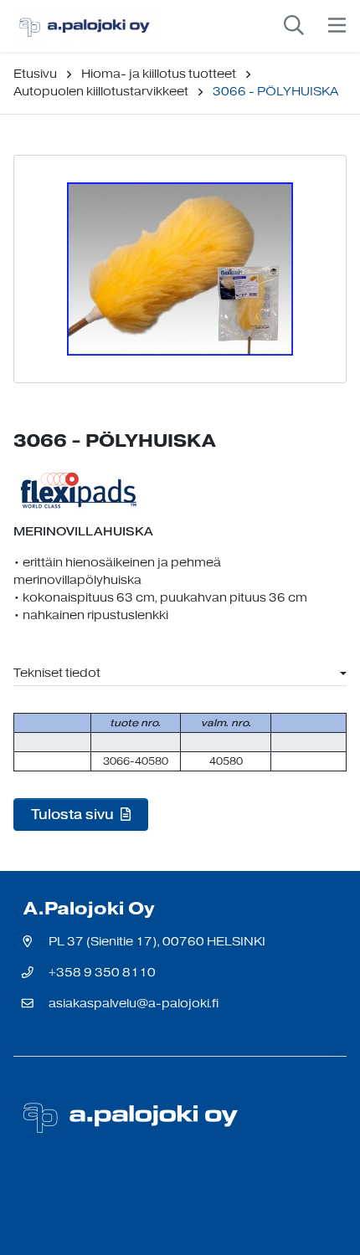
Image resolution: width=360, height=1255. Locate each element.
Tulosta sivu (74, 814)
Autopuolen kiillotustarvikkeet (100, 92)
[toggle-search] (294, 26)
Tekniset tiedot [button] (56, 673)
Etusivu (35, 74)
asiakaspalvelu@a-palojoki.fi (134, 1003)
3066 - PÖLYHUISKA (275, 92)
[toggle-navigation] (337, 26)
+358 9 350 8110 (102, 973)
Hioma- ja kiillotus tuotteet (158, 74)
